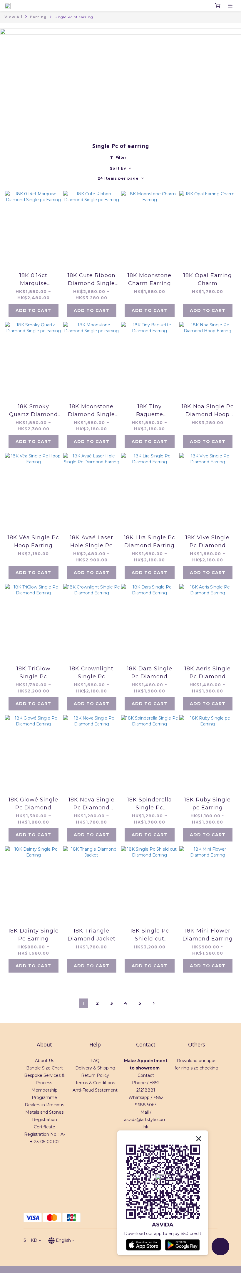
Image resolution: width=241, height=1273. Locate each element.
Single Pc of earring (73, 17)
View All (13, 17)
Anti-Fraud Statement (95, 1090)
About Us (44, 1060)
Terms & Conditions (95, 1082)
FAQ (95, 1060)
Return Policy (95, 1075)
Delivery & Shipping (95, 1068)
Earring (38, 17)
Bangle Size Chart (44, 1068)
